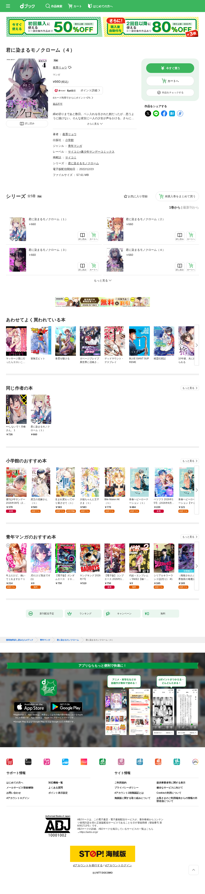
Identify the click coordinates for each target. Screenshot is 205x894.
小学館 (69, 140)
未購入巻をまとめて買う (180, 196)
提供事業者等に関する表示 (171, 782)
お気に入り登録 (138, 196)
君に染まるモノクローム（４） (145, 249)
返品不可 (57, 104)
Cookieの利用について (169, 792)
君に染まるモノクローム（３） (48, 249)
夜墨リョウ (60, 67)
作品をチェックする (173, 92)
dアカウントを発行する (88, 865)
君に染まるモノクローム (83, 163)
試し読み (29, 123)
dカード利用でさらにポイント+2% (71, 97)
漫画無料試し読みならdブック (19, 640)
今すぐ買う (173, 68)
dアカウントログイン (17, 798)
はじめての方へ (14, 782)
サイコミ (70, 157)
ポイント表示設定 (58, 792)
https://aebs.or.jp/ (89, 832)
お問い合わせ (13, 792)
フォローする (70, 68)
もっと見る (188, 388)
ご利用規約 (121, 782)
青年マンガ (75, 145)
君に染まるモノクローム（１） (48, 219)
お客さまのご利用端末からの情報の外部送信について (177, 800)
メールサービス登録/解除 (19, 787)
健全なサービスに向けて (170, 787)
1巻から (175, 207)
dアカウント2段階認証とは (129, 792)
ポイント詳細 (88, 90)
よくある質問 (55, 787)
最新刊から (191, 207)
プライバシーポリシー (127, 787)
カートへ (173, 81)
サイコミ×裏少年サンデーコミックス (91, 151)
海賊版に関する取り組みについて (133, 798)
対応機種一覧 (55, 782)
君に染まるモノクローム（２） (145, 219)
